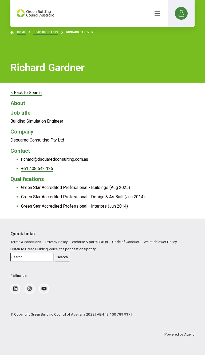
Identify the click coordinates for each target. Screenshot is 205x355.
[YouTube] (44, 288)
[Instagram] (29, 288)
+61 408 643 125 (37, 168)
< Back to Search (26, 92)
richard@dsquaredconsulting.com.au (54, 159)
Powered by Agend (179, 334)
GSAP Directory (45, 32)
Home (21, 32)
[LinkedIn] (15, 288)
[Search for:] (32, 257)
